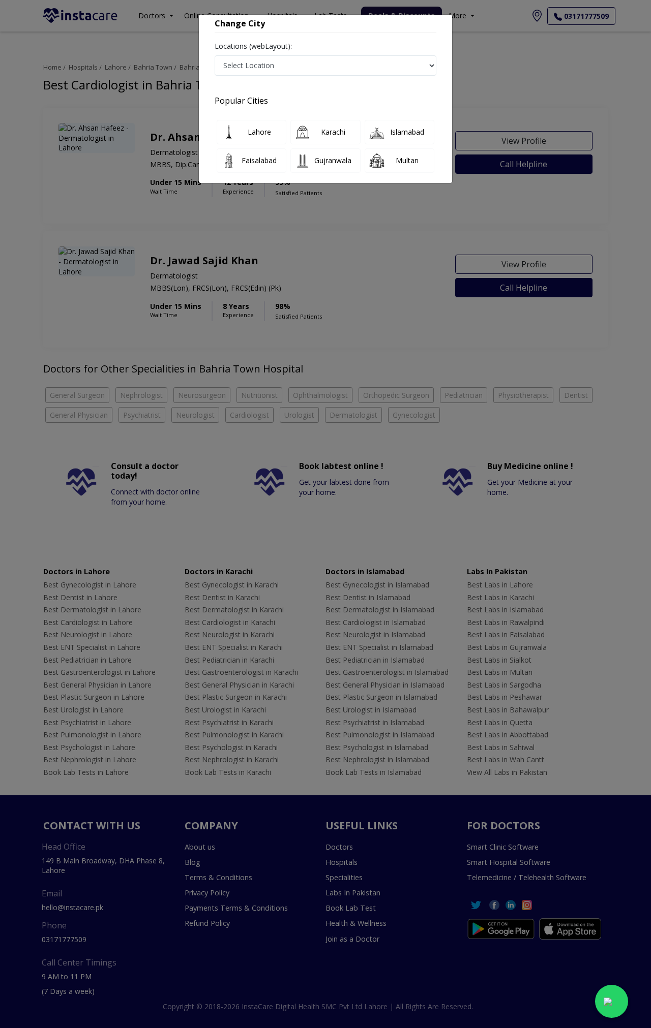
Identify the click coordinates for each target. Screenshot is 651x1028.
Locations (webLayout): (253, 46)
